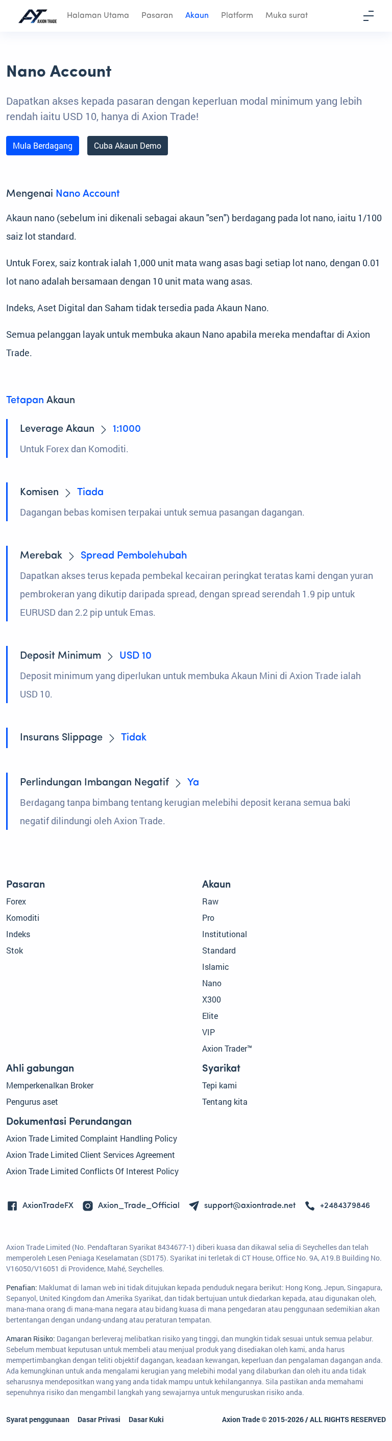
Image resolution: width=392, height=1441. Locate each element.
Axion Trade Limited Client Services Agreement (90, 1154)
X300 (211, 999)
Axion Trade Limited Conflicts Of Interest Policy (92, 1171)
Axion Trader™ (227, 1048)
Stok (14, 950)
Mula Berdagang (42, 145)
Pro (208, 917)
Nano (212, 983)
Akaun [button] (197, 16)
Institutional (224, 933)
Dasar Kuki (146, 1419)
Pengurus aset (32, 1101)
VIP (208, 1032)
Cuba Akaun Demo (127, 145)
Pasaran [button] (157, 16)
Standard (219, 950)
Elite (210, 1015)
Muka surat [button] (286, 16)
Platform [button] (237, 16)
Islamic (215, 966)
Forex (16, 901)
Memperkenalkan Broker (49, 1085)
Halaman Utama (98, 16)
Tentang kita (225, 1101)
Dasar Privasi (99, 1419)
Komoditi (22, 917)
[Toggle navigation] (368, 16)
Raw (210, 901)
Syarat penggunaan (37, 1419)
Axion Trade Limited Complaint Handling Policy (91, 1138)
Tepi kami (219, 1085)
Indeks (18, 933)
